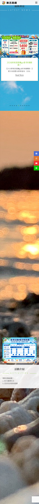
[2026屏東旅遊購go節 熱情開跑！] (19, 46)
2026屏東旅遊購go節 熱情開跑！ (19, 63)
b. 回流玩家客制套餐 (10, 383)
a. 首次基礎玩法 (8, 380)
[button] (10, 106)
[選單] (36, 2)
